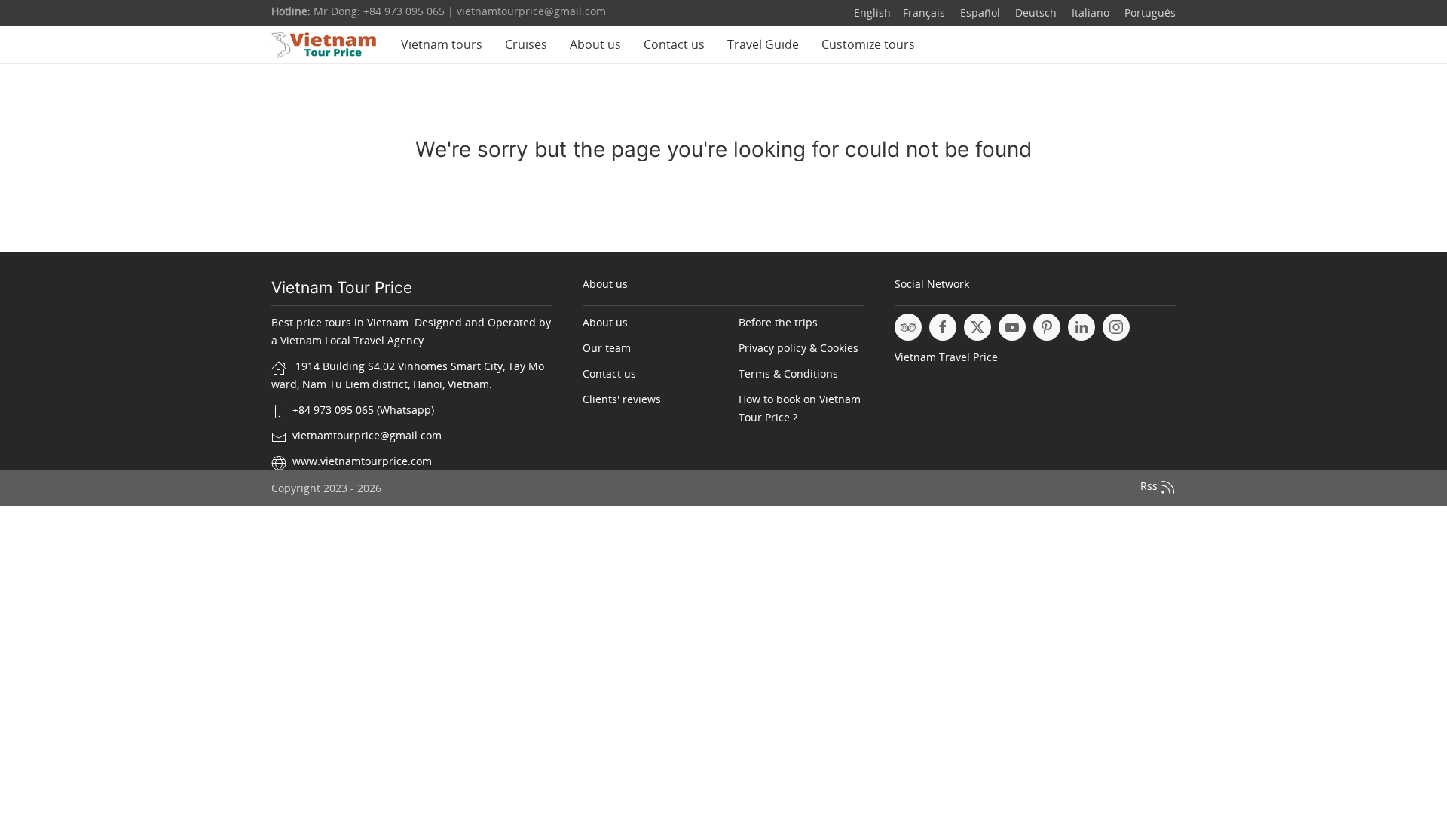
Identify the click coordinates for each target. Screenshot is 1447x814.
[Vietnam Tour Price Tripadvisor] (908, 327)
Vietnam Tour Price (341, 287)
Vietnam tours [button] (441, 44)
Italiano (1089, 12)
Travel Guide (763, 44)
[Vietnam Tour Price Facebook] (942, 327)
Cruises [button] (526, 44)
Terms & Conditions (788, 373)
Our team (607, 348)
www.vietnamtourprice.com (362, 461)
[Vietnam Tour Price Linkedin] (1081, 327)
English (872, 12)
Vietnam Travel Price (946, 357)
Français (924, 12)
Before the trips (778, 322)
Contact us (674, 44)
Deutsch (1034, 12)
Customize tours (868, 44)
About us (595, 44)
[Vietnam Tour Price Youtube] (1012, 327)
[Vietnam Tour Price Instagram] (1116, 327)
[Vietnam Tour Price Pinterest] (1046, 327)
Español (978, 12)
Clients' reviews (622, 399)
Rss (1150, 486)
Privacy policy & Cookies (798, 348)
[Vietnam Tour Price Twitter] (977, 327)
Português (1148, 12)
